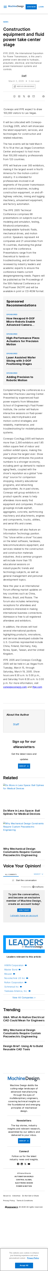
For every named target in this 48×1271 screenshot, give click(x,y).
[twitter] (24, 96)
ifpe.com (37, 687)
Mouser (8, 974)
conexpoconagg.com (15, 687)
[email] (33, 96)
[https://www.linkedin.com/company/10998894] (21, 1164)
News (5, 22)
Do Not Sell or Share (30, 1196)
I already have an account (24, 915)
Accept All (24, 1265)
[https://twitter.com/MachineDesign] (25, 1164)
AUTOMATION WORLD (24, 1176)
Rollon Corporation (13, 982)
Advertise (16, 1196)
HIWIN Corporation (14, 965)
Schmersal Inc (11, 986)
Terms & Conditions (25, 1201)
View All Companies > (24, 997)
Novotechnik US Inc (14, 978)
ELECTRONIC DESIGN (24, 1183)
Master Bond (10, 969)
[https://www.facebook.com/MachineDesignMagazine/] (18, 1164)
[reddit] (28, 96)
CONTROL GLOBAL (24, 1180)
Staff (24, 75)
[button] (5, 7)
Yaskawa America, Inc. (15, 991)
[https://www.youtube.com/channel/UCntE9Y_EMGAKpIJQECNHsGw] (29, 1164)
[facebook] (14, 96)
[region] (24, 881)
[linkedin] (19, 96)
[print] (43, 96)
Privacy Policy (9, 1201)
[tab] (11, 874)
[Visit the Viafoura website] (37, 887)
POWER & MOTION (24, 1186)
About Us (7, 1196)
